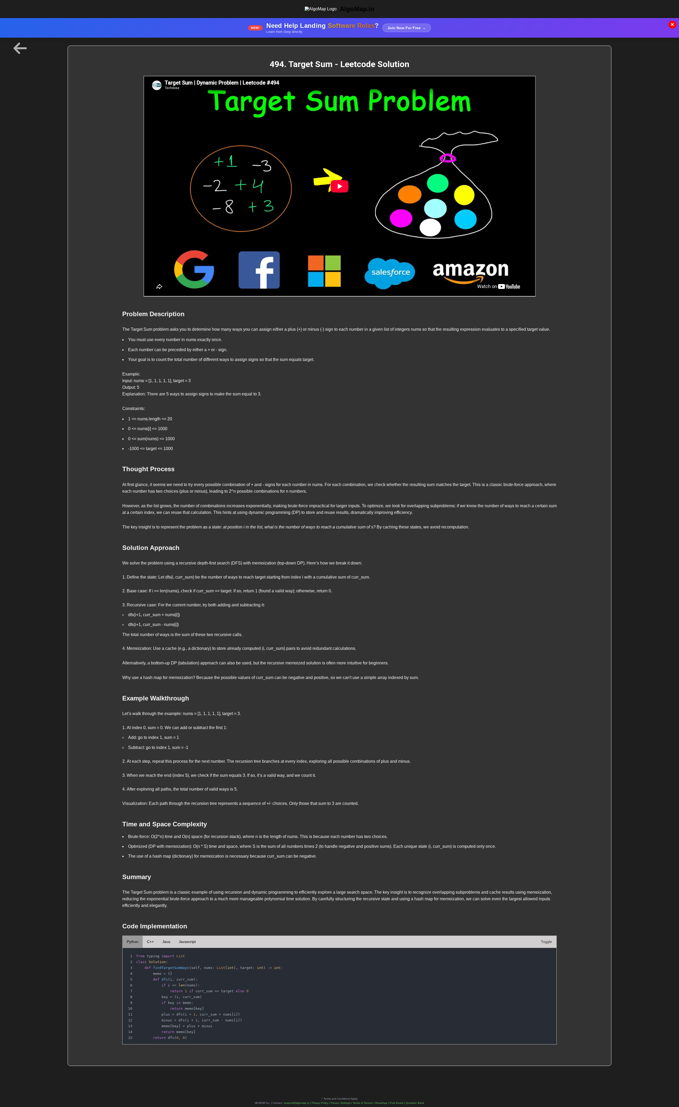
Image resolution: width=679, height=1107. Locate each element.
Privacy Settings (340, 1102)
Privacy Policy (320, 1102)
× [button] (672, 24)
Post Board (396, 1102)
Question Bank (415, 1102)
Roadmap (381, 1102)
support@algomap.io (296, 1102)
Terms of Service (363, 1102)
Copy (547, 953)
